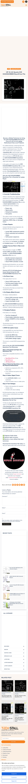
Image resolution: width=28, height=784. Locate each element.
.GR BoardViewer (10, 362)
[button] (23, 2)
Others (3, 694)
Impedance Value (14, 656)
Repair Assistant (17, 474)
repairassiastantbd (12, 477)
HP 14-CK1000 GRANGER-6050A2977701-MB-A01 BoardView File (7, 717)
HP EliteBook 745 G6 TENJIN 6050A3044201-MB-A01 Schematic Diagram (16, 603)
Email (4, 513)
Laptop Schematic (14, 666)
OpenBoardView (10, 358)
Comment (5, 496)
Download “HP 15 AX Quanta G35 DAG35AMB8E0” (14, 416)
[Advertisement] (14, 22)
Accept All (14, 774)
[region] (14, 772)
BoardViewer (9, 360)
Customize (14, 777)
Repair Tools (14, 669)
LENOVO (17, 715)
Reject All (14, 781)
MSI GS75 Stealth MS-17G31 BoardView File (7, 696)
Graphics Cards (14, 653)
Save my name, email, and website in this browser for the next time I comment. (12, 521)
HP (8, 69)
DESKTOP (14, 650)
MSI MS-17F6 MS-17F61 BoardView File (20, 696)
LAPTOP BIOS (14, 659)
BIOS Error (14, 646)
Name (4, 507)
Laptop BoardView (15, 69)
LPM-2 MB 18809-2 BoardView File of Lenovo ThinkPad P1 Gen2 (19, 719)
